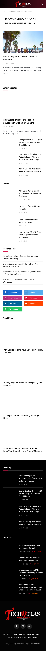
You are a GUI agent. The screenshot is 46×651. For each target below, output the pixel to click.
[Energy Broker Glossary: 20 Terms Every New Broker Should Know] (10, 143)
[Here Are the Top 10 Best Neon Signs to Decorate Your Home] (10, 235)
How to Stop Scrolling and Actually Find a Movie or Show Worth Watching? (30, 157)
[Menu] (4, 4)
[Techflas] (23, 4)
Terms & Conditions (17, 637)
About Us (7, 634)
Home (5, 11)
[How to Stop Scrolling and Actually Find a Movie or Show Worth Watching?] (10, 157)
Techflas (36, 644)
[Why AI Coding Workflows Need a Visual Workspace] (10, 172)
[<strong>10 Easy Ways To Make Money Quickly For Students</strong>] (23, 368)
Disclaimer (33, 637)
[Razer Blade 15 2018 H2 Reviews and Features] (10, 561)
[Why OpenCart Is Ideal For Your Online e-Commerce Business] (10, 194)
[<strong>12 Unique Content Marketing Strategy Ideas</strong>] (23, 401)
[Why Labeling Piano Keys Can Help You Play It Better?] (23, 335)
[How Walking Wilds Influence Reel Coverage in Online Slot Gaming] (23, 105)
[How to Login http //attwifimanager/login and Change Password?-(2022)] (10, 587)
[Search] (42, 4)
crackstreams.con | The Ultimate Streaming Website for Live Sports (31, 573)
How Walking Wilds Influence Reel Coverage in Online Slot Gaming (30, 478)
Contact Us (19, 634)
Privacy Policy (33, 634)
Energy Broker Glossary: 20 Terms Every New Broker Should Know (30, 142)
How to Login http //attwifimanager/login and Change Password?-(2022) (30, 587)
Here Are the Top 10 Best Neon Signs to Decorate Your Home (30, 235)
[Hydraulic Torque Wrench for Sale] (10, 209)
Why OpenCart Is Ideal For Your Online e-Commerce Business (30, 193)
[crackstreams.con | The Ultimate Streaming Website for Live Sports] (10, 573)
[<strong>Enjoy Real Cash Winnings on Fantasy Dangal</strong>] (10, 548)
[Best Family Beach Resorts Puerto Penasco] (23, 42)
